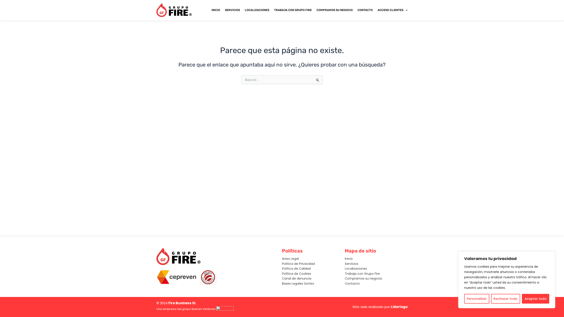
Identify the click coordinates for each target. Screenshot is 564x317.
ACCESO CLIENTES (390, 10)
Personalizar (477, 299)
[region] (506, 279)
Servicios (232, 10)
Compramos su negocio (335, 10)
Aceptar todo (536, 299)
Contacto (365, 10)
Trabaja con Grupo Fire (293, 10)
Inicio (216, 10)
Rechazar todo (506, 299)
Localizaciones (257, 10)
